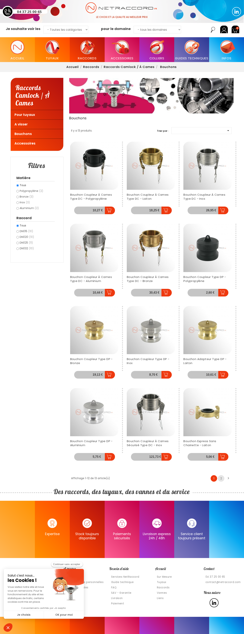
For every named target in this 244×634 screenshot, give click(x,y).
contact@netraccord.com (223, 582)
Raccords (163, 587)
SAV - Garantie (121, 593)
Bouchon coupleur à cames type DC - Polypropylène (91, 197)
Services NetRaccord (125, 577)
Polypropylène (31, 191)
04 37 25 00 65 (29, 11)
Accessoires (24, 143)
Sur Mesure (164, 577)
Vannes (162, 593)
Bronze (27, 197)
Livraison (117, 598)
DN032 (27, 248)
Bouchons (23, 134)
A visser (21, 124)
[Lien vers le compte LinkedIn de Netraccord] (236, 11)
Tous (23, 185)
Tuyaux (161, 582)
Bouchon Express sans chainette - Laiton (199, 443)
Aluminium (29, 208)
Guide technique (122, 582)
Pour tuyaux (24, 114)
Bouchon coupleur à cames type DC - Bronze (148, 279)
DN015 (26, 231)
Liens (160, 598)
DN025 (26, 243)
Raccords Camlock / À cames (32, 95)
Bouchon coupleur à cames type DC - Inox (204, 197)
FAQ (113, 587)
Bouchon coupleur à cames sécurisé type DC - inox (148, 443)
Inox (25, 202)
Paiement (117, 603)
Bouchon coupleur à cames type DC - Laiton (148, 197)
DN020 (27, 237)
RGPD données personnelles (84, 582)
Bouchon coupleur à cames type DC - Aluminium (91, 279)
